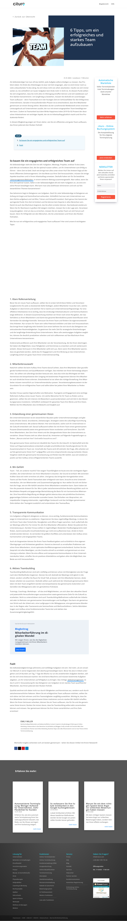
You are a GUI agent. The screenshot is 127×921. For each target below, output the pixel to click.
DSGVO (35, 918)
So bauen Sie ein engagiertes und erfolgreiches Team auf (42, 140)
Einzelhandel (17, 863)
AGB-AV (29, 918)
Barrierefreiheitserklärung (59, 918)
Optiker (15, 892)
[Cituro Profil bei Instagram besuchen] (109, 918)
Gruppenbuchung (45, 866)
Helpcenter (70, 873)
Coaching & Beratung (20, 886)
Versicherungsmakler (20, 866)
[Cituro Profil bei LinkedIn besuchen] (113, 918)
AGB (23, 918)
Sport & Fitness (18, 898)
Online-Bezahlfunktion (47, 870)
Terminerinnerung (45, 873)
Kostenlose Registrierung (74, 882)
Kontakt (68, 866)
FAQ (67, 860)
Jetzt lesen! (20, 649)
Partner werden (71, 876)
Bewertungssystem (45, 889)
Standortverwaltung (46, 879)
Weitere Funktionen (46, 895)
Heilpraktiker (17, 882)
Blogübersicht (104, 4)
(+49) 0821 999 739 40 (100, 860)
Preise (68, 857)
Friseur (15, 870)
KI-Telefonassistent (45, 892)
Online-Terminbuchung (47, 860)
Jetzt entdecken (106, 158)
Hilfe (112, 4)
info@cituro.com (98, 857)
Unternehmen (17, 857)
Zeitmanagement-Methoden (21, 179)
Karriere (69, 870)
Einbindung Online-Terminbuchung (72, 888)
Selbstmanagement (75, 680)
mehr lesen (37, 829)
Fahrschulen (17, 895)
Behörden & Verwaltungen (21, 860)
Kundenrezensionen (73, 879)
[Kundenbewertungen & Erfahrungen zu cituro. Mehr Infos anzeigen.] (101, 888)
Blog (67, 863)
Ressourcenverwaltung (47, 882)
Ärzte (14, 876)
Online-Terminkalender (47, 857)
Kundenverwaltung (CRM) (47, 863)
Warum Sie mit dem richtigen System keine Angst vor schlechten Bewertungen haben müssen (99, 806)
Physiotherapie (18, 879)
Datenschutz (44, 918)
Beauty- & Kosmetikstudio (21, 873)
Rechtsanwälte (17, 889)
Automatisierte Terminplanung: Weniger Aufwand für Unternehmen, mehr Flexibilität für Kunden (28, 806)
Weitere (15, 908)
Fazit (21, 145)
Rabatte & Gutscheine (46, 886)
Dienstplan (43, 876)
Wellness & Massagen (20, 905)
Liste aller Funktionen (46, 900)
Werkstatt (16, 902)
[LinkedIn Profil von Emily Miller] (34, 721)
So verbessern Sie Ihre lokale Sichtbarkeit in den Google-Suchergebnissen (63, 805)
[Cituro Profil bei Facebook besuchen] (105, 918)
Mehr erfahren (106, 117)
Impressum (17, 918)
